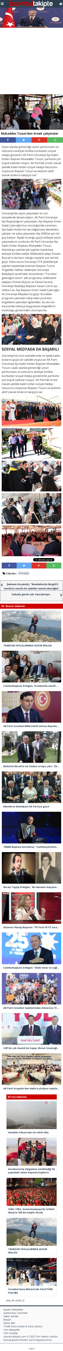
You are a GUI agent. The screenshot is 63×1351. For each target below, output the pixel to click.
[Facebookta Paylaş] (8, 139)
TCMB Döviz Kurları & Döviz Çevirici (22, 1326)
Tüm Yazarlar (10, 1333)
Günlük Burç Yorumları (15, 1312)
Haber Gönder (11, 1316)
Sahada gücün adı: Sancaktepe (31, 594)
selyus (31, 1348)
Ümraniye (23, 573)
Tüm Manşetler (11, 1329)
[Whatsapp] (55, 139)
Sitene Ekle (9, 1323)
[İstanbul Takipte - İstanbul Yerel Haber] (60, 4)
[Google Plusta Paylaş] (39, 139)
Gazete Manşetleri (13, 1309)
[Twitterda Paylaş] (24, 139)
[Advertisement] (31, 61)
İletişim (7, 1319)
